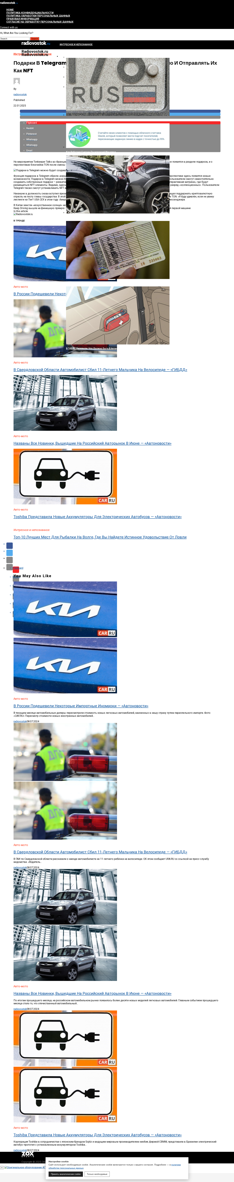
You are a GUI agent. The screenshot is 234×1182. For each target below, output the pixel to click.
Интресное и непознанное (76, 44)
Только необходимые (97, 1174)
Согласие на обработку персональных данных (39, 21)
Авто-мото (67, 56)
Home (10, 9)
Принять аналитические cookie (66, 1174)
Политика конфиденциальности (29, 12)
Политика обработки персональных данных (38, 15)
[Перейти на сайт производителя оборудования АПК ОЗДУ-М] (42, 1167)
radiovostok (20, 94)
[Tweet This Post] (120, 553)
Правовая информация (22, 18)
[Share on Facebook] (120, 546)
